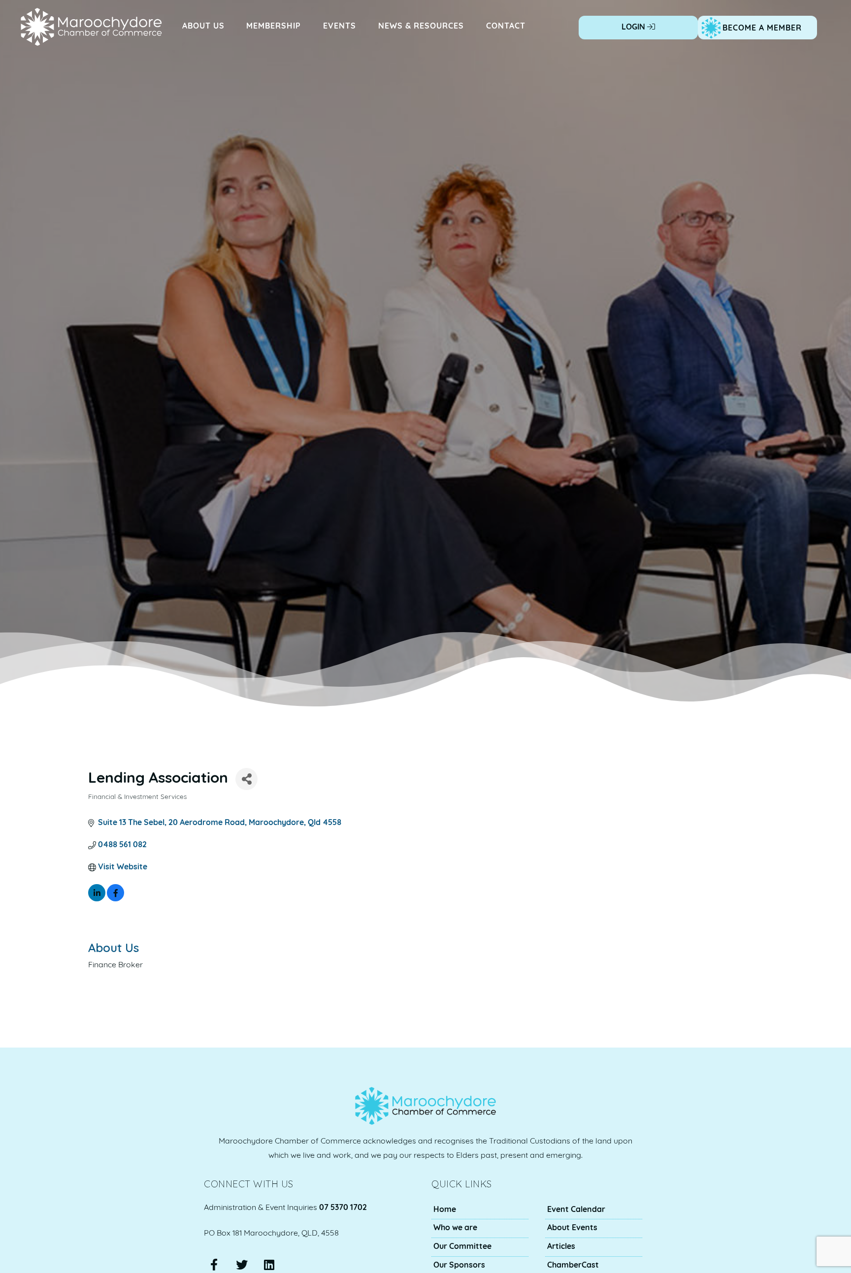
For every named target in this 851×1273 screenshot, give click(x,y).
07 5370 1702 (343, 1208)
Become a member (762, 28)
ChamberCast (573, 1266)
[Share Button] (246, 779)
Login (634, 28)
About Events (572, 1228)
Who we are (455, 1228)
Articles (561, 1247)
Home (444, 1210)
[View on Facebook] (115, 899)
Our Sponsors (459, 1266)
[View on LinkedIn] (96, 899)
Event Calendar (576, 1210)
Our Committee (462, 1247)
